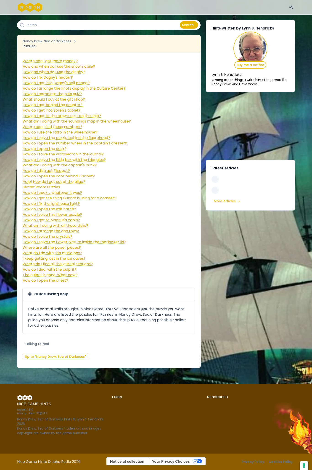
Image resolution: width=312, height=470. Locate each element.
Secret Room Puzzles (41, 187)
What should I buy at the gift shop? (54, 99)
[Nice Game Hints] (31, 7)
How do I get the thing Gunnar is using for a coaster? (69, 198)
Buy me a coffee (250, 65)
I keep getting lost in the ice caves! (54, 258)
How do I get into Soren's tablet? (52, 110)
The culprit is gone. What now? (50, 275)
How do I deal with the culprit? (50, 269)
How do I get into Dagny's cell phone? (56, 82)
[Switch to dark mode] (291, 7)
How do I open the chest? (45, 280)
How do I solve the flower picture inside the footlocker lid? (74, 242)
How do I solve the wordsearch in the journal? (63, 154)
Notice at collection (127, 461)
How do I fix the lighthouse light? (51, 203)
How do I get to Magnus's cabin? (51, 220)
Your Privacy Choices (171, 461)
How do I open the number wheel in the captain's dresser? (75, 143)
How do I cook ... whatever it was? (52, 192)
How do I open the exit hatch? (49, 209)
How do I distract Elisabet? (46, 170)
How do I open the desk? (44, 148)
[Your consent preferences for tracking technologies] (304, 465)
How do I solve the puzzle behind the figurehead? (66, 137)
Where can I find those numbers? (52, 126)
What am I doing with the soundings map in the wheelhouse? (77, 121)
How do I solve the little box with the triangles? (64, 159)
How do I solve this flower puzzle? (52, 214)
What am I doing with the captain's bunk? (60, 165)
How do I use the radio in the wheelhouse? (60, 132)
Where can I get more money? (50, 61)
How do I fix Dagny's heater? (48, 77)
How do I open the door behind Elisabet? (59, 176)
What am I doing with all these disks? (55, 225)
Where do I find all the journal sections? (58, 264)
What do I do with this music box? (52, 253)
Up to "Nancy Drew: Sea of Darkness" (55, 356)
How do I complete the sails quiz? (52, 93)
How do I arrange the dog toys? (51, 231)
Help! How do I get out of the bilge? (54, 181)
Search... (189, 25)
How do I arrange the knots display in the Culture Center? (74, 88)
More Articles (225, 201)
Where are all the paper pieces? (52, 247)
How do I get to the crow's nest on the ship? (62, 115)
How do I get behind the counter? (52, 104)
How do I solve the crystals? (47, 236)
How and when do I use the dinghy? (54, 72)
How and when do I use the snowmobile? (59, 66)
